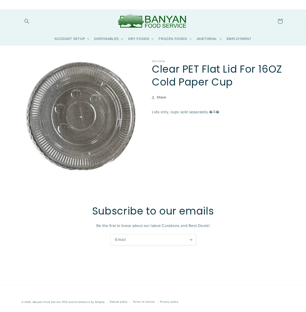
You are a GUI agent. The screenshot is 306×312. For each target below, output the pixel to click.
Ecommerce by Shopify (89, 302)
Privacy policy (169, 301)
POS (65, 302)
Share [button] (161, 97)
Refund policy (119, 301)
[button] (27, 21)
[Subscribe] (190, 239)
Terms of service (144, 301)
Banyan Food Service (47, 302)
